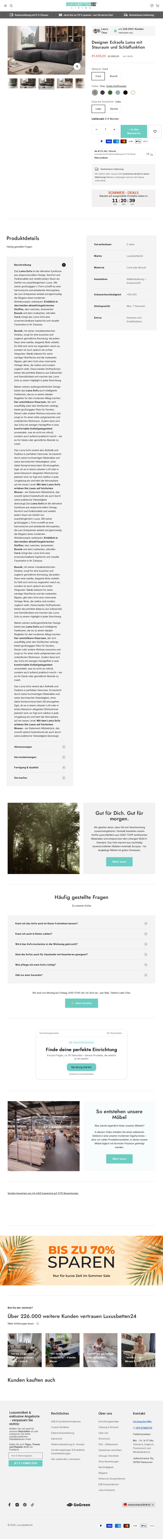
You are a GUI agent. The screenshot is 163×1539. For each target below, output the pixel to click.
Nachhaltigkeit (106, 1467)
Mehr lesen (119, 861)
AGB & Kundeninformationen (66, 1421)
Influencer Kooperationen (112, 1478)
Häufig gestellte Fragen (19, 246)
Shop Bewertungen (109, 1461)
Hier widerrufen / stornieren (65, 1459)
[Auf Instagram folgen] (17, 1505)
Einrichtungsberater (109, 1421)
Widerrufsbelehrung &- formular (68, 1444)
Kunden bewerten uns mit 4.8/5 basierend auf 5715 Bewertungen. (43, 1193)
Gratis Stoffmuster (116, 86)
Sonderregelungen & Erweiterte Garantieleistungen (68, 1452)
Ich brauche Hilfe (142, 1421)
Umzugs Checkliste (109, 1455)
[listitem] (25, 1418)
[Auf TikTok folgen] (32, 1505)
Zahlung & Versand (108, 1427)
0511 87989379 (143, 1427)
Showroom (104, 1438)
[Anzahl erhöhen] (114, 129)
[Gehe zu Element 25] (83, 83)
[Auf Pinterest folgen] (25, 1505)
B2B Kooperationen (109, 1484)
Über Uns (103, 1433)
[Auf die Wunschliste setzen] (154, 131)
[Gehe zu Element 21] (10, 83)
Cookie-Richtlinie (60, 1427)
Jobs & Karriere (107, 1490)
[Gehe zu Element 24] (65, 83)
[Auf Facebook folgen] (9, 1505)
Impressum (56, 1438)
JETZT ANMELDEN (25, 1463)
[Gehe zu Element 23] (46, 83)
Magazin (103, 1473)
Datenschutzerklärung (62, 1433)
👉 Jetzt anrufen (81, 1003)
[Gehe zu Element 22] (28, 83)
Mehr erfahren (101, 157)
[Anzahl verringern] (96, 129)
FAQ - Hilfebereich (108, 1444)
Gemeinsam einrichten (110, 1450)
